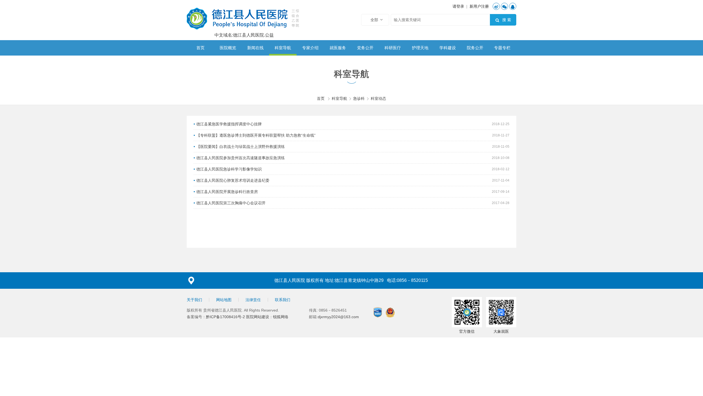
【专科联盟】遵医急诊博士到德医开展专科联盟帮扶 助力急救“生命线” (256, 135)
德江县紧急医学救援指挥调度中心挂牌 (229, 124)
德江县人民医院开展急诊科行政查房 (227, 191)
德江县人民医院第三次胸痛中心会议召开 (231, 203)
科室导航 (339, 98)
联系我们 (282, 300)
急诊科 (359, 98)
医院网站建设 (257, 317)
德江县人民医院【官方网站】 (244, 18)
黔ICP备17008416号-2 (226, 317)
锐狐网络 (280, 317)
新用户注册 (479, 6)
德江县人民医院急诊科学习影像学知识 (229, 169)
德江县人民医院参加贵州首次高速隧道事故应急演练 (240, 158)
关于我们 (194, 300)
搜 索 (503, 20)
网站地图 (223, 300)
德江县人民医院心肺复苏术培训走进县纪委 (232, 180)
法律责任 (253, 300)
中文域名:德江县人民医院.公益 (244, 35)
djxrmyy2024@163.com (338, 317)
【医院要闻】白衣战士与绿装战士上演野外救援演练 (240, 146)
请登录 (458, 6)
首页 (321, 98)
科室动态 (378, 98)
